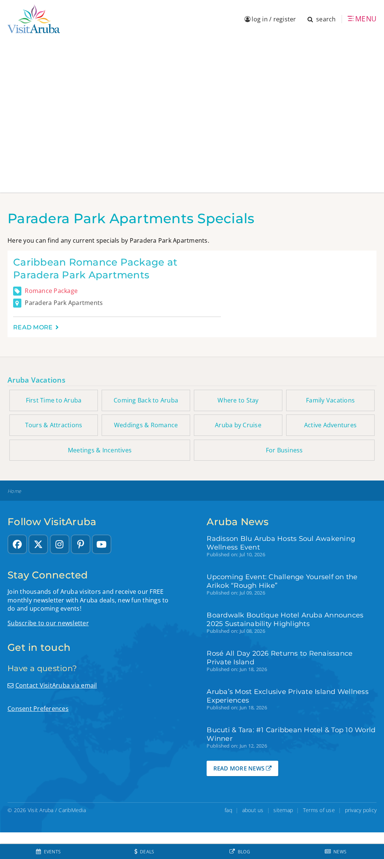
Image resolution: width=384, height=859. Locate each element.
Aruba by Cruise (238, 425)
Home (14, 491)
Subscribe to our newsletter (48, 623)
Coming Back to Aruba (146, 400)
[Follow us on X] (38, 544)
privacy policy (361, 810)
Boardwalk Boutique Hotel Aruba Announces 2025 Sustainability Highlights (285, 619)
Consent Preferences (38, 708)
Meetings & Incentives (100, 450)
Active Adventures (330, 425)
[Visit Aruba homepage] (34, 19)
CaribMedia (72, 810)
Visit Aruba (41, 810)
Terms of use (319, 810)
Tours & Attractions (53, 425)
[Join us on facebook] (17, 544)
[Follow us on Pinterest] (80, 544)
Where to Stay (238, 400)
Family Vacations (330, 400)
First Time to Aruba (54, 400)
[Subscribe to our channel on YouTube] (101, 544)
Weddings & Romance (146, 425)
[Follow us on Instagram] (59, 544)
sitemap (283, 810)
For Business (284, 450)
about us (253, 810)
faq (228, 810)
